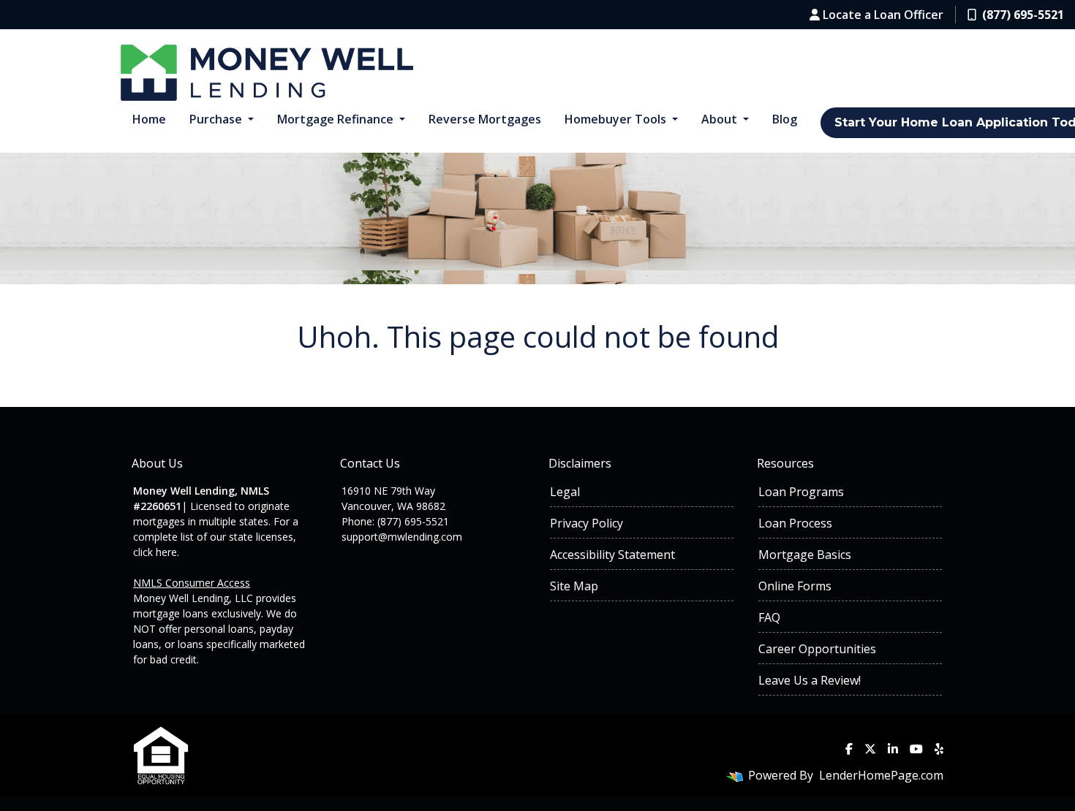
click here (155, 552)
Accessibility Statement (612, 555)
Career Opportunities (817, 649)
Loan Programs (801, 492)
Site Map (574, 586)
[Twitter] (870, 749)
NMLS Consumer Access (191, 583)
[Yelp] (939, 749)
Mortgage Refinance (336, 119)
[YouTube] (916, 749)
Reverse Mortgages (485, 119)
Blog (784, 119)
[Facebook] (849, 749)
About (720, 119)
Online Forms (794, 586)
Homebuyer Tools (617, 119)
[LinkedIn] (893, 749)
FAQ (769, 617)
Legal (565, 492)
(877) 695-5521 (1023, 15)
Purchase (217, 119)
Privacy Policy (586, 523)
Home (149, 119)
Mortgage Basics (804, 555)
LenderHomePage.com (881, 775)
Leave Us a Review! (809, 680)
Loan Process (795, 523)
